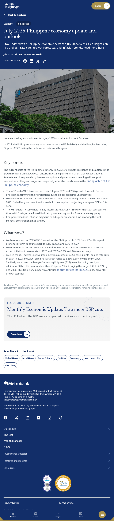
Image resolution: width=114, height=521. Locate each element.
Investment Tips (92, 358)
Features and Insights (15, 460)
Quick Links (10, 428)
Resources (9, 468)
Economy (75, 358)
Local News (28, 358)
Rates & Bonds (46, 358)
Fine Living (10, 365)
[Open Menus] (102, 514)
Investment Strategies (15, 453)
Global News (11, 358)
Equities (61, 358)
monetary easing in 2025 (72, 270)
